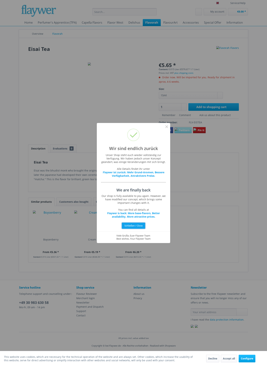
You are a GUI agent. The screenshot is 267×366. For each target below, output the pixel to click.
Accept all (229, 358)
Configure (247, 358)
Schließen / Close (133, 225)
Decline (212, 358)
